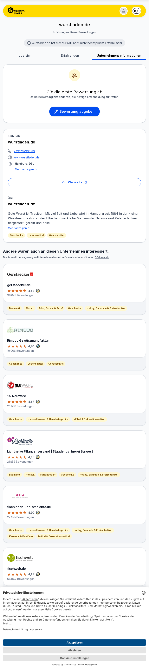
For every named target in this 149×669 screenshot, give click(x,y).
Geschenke (16, 235)
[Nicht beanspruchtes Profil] (28, 42)
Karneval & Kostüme (21, 536)
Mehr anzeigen (24, 169)
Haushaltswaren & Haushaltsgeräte (48, 419)
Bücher (29, 308)
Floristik (30, 474)
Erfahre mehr (113, 43)
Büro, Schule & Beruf (51, 308)
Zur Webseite (72, 182)
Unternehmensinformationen (119, 55)
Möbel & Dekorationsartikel (89, 419)
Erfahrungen (70, 55)
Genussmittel (56, 235)
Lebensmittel (36, 235)
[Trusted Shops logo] (16, 10)
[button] (124, 11)
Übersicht (25, 55)
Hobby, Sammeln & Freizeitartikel (106, 308)
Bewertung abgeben (77, 111)
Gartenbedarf (47, 474)
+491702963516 (24, 151)
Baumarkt (14, 308)
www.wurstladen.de (27, 157)
